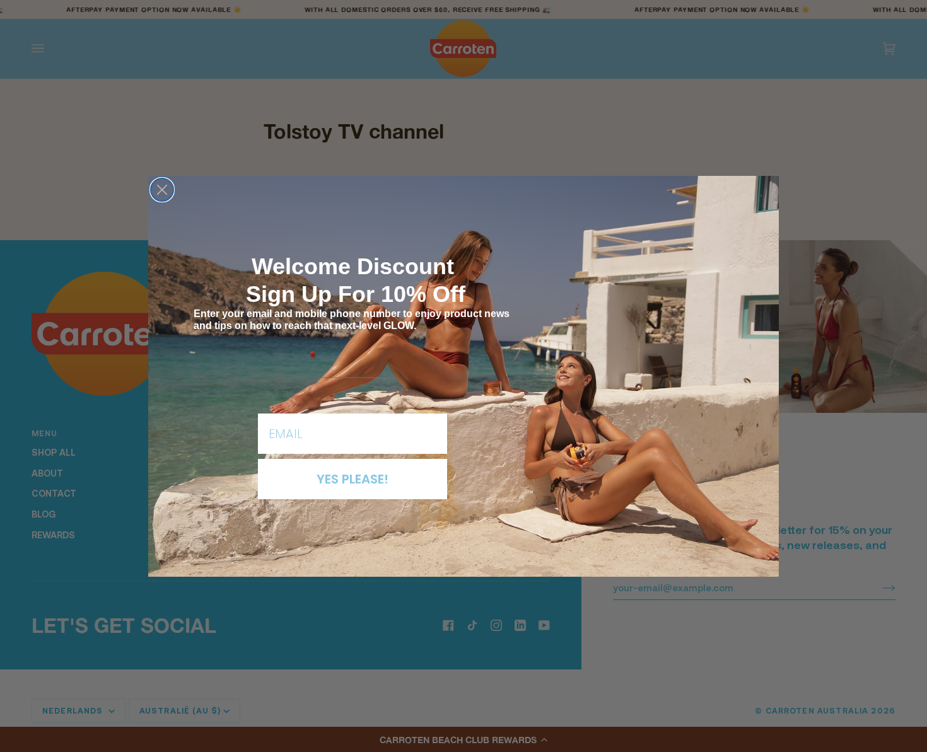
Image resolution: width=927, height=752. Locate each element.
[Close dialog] (162, 189)
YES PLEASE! (352, 479)
